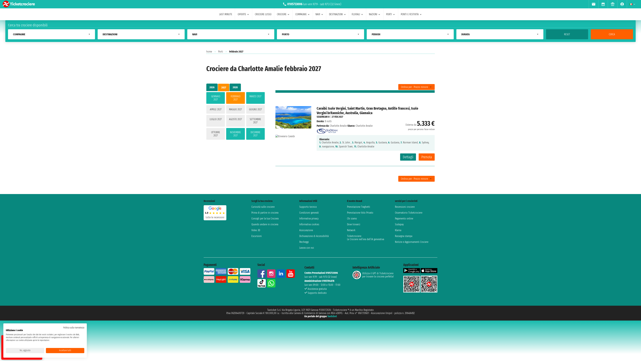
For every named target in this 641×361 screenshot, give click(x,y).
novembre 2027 (235, 134)
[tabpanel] (235, 116)
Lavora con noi (306, 247)
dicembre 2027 (255, 134)
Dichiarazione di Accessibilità (314, 236)
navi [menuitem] (317, 14)
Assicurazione (306, 230)
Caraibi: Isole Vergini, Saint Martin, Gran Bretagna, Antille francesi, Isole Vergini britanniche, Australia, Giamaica (367, 110)
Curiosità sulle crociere (263, 206)
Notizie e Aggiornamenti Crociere (411, 242)
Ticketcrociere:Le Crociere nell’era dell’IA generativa (365, 237)
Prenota (426, 157)
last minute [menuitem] (225, 14)
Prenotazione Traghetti (358, 206)
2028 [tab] (235, 87)
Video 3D (255, 230)
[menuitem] (593, 4)
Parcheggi (304, 242)
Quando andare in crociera (264, 224)
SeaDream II (323, 116)
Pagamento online (404, 218)
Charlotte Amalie (338, 125)
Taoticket (332, 316)
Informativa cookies (309, 224)
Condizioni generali (309, 212)
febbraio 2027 (235, 98)
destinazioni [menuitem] (336, 14)
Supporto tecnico (308, 206)
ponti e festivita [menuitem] (410, 14)
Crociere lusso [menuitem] (263, 14)
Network (351, 230)
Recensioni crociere (405, 206)
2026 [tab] (212, 87)
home (209, 51)
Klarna (398, 230)
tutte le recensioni (215, 217)
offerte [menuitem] (242, 14)
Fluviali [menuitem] (356, 14)
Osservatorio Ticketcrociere (408, 212)
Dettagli (408, 157)
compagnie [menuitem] (301, 14)
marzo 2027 (255, 96)
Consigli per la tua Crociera (265, 218)
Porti (220, 51)
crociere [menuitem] (281, 14)
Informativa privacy (308, 218)
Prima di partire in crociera (264, 212)
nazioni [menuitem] (373, 14)
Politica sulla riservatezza (73, 327)
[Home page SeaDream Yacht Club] (327, 130)
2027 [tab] (223, 87)
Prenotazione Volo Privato (360, 212)
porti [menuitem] (389, 14)
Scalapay (399, 224)
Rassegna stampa (403, 236)
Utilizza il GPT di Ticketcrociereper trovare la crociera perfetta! (378, 275)
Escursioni (256, 236)
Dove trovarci (353, 224)
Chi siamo (352, 218)
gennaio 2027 (215, 98)
